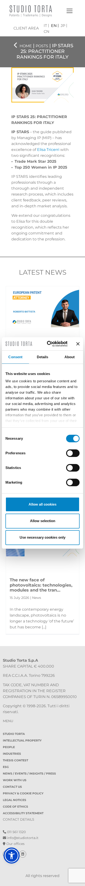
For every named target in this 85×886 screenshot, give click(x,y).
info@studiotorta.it (22, 838)
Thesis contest (15, 760)
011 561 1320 (16, 832)
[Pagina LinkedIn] (22, 854)
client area (26, 28)
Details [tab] (42, 357)
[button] (11, 855)
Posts (42, 46)
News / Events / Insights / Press (29, 773)
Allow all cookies (42, 504)
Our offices (15, 844)
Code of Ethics (15, 806)
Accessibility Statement (23, 813)
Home (26, 46)
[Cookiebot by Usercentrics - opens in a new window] (50, 344)
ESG (6, 767)
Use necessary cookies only (42, 537)
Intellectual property (22, 740)
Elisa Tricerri (48, 149)
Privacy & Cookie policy (23, 793)
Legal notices (14, 800)
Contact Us (12, 786)
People (9, 747)
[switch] (73, 453)
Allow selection (42, 521)
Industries (12, 753)
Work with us (14, 780)
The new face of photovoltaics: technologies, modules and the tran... (41, 585)
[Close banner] (78, 343)
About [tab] (69, 357)
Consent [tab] (15, 357)
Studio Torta (14, 734)
